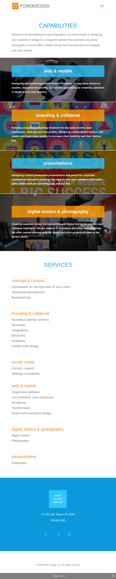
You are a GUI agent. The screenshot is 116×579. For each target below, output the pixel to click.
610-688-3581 (58, 520)
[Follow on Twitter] (47, 534)
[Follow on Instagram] (70, 534)
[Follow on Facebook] (59, 534)
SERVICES (58, 265)
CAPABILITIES (58, 25)
